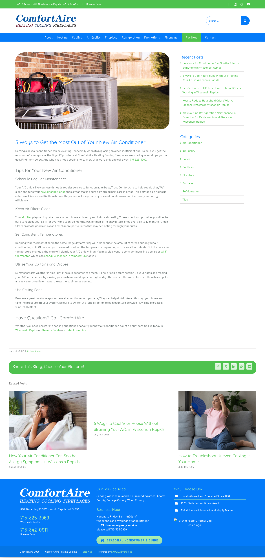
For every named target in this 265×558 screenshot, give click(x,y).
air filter (27, 217)
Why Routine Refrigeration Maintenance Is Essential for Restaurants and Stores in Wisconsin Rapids (209, 117)
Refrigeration (191, 191)
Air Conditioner (192, 142)
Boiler (186, 159)
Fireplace (188, 175)
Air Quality (188, 150)
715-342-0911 (76, 4)
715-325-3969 (30, 4)
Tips (185, 199)
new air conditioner (53, 191)
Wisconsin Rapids (26, 330)
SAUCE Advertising (121, 551)
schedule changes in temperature (65, 255)
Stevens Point (50, 330)
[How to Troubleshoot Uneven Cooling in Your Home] (217, 420)
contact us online (75, 330)
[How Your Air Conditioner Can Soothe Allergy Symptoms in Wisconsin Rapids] (48, 420)
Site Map (87, 551)
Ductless (188, 167)
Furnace (187, 183)
